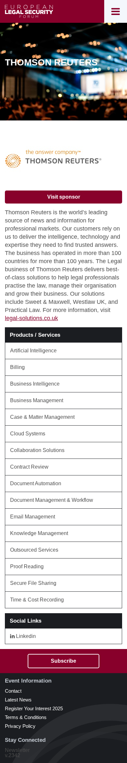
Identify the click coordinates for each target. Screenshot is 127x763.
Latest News (18, 699)
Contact (13, 690)
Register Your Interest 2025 (34, 708)
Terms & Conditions (26, 717)
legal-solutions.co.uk (31, 318)
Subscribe (63, 661)
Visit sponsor (63, 197)
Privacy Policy (20, 726)
